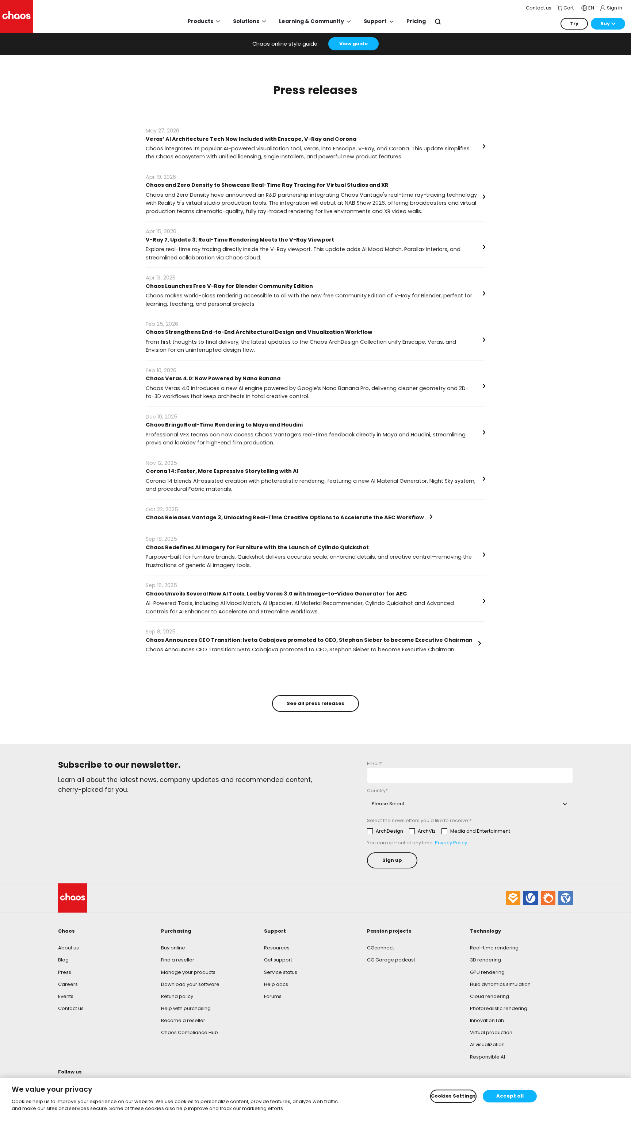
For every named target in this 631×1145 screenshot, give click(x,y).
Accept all (510, 1096)
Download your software (190, 984)
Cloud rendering (489, 996)
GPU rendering (487, 972)
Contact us (71, 1008)
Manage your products (188, 972)
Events (65, 996)
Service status (280, 972)
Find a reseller (177, 959)
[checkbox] (438, 831)
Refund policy (177, 996)
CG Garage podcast (391, 959)
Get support (278, 959)
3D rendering (485, 959)
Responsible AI (487, 1056)
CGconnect (380, 947)
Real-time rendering (494, 947)
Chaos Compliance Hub (189, 1032)
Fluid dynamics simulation (500, 984)
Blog (63, 959)
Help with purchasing (186, 1008)
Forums (273, 996)
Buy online (173, 947)
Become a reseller (183, 1020)
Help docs (276, 984)
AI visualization (487, 1044)
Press (64, 972)
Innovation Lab (487, 1020)
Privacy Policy (451, 842)
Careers (68, 984)
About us (68, 947)
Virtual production (491, 1032)
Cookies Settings (453, 1096)
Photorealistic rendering (498, 1008)
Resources (277, 947)
